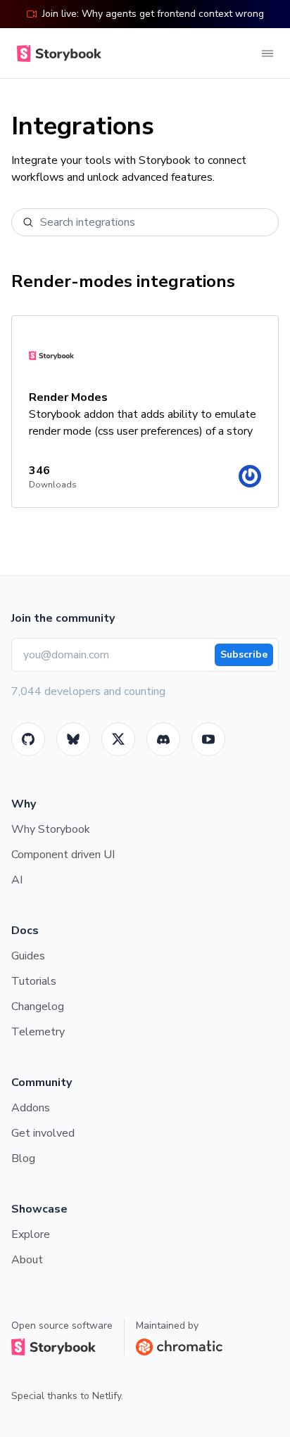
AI (17, 880)
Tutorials (33, 981)
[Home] (56, 53)
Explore (30, 1234)
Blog (23, 1158)
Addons (30, 1108)
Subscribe (243, 654)
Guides (28, 956)
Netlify (106, 1396)
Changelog (37, 1006)
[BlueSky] (73, 739)
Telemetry (38, 1032)
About (27, 1259)
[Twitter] (118, 739)
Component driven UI (63, 854)
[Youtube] (208, 739)
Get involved (43, 1133)
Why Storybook (50, 829)
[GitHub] (28, 739)
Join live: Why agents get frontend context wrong (153, 13)
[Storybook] (163, 739)
